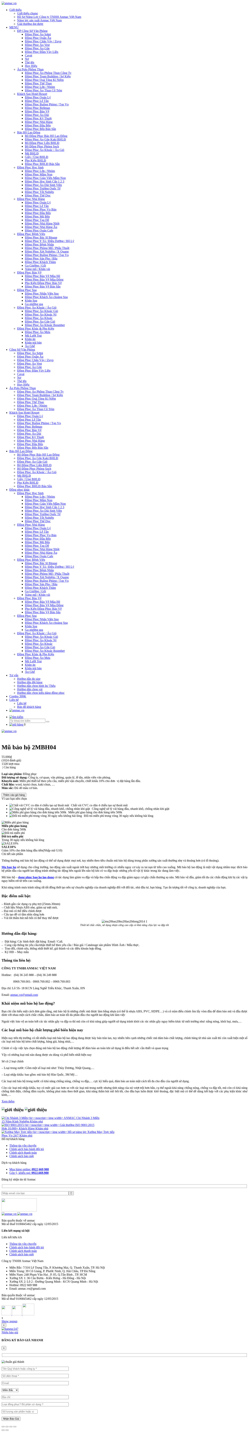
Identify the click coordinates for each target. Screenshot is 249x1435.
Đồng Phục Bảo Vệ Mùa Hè (42, 276)
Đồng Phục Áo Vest (37, 45)
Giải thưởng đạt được (30, 23)
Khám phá (36, 1121)
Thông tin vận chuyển (22, 1145)
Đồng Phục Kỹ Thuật (38, 118)
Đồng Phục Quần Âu (38, 37)
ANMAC (70, 1118)
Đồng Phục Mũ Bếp (37, 216)
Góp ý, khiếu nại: (29, 1172)
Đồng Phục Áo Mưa (37, 332)
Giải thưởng (67, 1125)
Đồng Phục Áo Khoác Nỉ (40, 314)
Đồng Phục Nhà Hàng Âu (41, 227)
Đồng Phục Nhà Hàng (39, 122)
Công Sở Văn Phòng (22, 349)
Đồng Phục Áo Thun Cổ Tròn (43, 90)
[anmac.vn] (9, 3)
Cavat (28, 55)
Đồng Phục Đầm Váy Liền (41, 52)
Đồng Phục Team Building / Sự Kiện (48, 76)
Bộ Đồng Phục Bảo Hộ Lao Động (46, 136)
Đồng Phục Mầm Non (38, 174)
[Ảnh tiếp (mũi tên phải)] (7, 1430)
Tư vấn (13, 675)
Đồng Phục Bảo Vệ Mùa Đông (44, 279)
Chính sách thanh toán (23, 1152)
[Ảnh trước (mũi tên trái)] (3, 1430)
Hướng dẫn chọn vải (29, 689)
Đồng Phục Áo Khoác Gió (41, 311)
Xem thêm (8, 1101)
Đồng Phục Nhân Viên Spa (42, 293)
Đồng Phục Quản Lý (38, 97)
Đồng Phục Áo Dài (37, 115)
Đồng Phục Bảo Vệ (37, 111)
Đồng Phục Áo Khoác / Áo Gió (44, 150)
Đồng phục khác (19, 489)
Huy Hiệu (31, 66)
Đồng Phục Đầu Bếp (38, 125)
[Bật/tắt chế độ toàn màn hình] (10, 1426)
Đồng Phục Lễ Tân (37, 101)
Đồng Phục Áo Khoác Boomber (45, 325)
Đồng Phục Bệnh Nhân (39, 244)
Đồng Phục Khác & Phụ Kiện (35, 328)
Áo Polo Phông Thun (30, 69)
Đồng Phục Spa (27, 290)
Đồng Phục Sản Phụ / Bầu (41, 258)
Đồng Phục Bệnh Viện (31, 234)
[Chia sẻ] (7, 1426)
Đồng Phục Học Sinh (30, 167)
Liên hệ (14, 699)
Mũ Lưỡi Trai (33, 335)
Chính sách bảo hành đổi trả (26, 1149)
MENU (14, 27)
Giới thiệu (15, 9)
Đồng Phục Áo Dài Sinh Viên (43, 185)
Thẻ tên (29, 62)
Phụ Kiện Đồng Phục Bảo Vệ (43, 283)
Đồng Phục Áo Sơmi (38, 34)
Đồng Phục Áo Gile (37, 48)
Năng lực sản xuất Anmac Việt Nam (39, 20)
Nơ (27, 59)
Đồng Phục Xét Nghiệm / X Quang (47, 251)
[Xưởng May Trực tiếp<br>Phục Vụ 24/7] (35, 1132)
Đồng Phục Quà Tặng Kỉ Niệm (44, 80)
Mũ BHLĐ (32, 153)
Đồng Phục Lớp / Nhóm (40, 87)
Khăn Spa (31, 300)
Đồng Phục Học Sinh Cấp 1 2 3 (44, 181)
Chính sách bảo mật (21, 1156)
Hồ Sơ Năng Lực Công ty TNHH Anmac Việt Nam (49, 16)
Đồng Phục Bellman (37, 108)
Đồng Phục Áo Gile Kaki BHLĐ (45, 139)
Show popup (9, 1321)
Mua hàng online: (29, 1169)
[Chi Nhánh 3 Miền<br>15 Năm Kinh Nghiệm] (33, 1118)
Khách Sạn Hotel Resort (32, 94)
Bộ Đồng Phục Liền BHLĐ (42, 143)
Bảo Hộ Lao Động (28, 132)
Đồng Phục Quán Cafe (39, 230)
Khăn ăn (30, 339)
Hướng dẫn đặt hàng (29, 682)
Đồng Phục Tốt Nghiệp (39, 192)
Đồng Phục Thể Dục (38, 195)
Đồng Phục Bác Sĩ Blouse (41, 237)
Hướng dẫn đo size (28, 678)
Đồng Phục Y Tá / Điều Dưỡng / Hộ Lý (49, 241)
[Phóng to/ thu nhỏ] (14, 1426)
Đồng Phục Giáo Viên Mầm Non (45, 178)
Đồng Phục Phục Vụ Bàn (40, 209)
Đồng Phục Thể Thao (38, 83)
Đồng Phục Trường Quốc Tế (42, 188)
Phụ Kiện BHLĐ (35, 160)
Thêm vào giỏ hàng (14, 794)
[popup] (10, 1329)
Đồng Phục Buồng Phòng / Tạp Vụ (47, 104)
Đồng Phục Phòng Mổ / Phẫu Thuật (47, 248)
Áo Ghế (30, 346)
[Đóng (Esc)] (3, 1426)
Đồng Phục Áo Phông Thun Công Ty (48, 73)
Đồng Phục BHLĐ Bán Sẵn (42, 164)
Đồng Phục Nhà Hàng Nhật (42, 223)
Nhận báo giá (10, 1332)
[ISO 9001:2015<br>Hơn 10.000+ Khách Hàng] (31, 1125)
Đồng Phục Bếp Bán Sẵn (40, 129)
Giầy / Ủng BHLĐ (36, 157)
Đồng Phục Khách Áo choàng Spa (46, 297)
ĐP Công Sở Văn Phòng (32, 30)
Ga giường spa (34, 304)
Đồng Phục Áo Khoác (39, 318)
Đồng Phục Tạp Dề (37, 220)
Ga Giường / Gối (35, 265)
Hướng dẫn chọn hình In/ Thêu (36, 685)
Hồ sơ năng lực (77, 1132)
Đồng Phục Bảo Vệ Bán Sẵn (42, 286)
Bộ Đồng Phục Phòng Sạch (42, 146)
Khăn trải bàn (33, 342)
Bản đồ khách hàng (29, 706)
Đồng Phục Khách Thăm (40, 262)
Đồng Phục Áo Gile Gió (40, 321)
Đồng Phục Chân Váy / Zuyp (43, 41)
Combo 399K (17, 696)
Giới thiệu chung (27, 13)
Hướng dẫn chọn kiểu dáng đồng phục (41, 692)
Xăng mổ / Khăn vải (37, 269)
